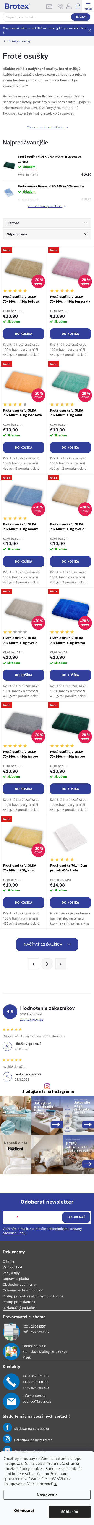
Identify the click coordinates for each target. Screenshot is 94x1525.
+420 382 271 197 (36, 1376)
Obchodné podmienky (20, 1284)
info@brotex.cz (34, 1395)
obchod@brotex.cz (37, 1401)
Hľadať (81, 17)
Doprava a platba (16, 1278)
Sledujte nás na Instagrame (48, 1092)
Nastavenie (47, 1494)
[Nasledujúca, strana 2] (47, 963)
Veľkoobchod (12, 1267)
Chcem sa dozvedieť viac (45, 127)
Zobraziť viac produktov (45, 206)
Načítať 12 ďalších (43, 944)
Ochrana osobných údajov (23, 1290)
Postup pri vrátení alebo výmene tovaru (33, 1296)
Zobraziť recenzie (31, 1019)
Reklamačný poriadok (19, 1307)
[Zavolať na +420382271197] (60, 6)
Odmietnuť (24, 1510)
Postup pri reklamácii (19, 1302)
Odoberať (76, 1217)
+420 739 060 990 (36, 1382)
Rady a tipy (11, 1273)
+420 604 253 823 (36, 1387)
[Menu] (88, 6)
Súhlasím (69, 1511)
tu (55, 1483)
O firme (8, 1261)
